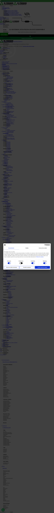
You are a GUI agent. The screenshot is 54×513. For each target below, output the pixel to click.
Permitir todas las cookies (42, 267)
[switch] (21, 263)
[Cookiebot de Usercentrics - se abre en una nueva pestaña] (45, 245)
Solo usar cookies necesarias (11, 267)
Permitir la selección (27, 267)
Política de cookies (40, 256)
